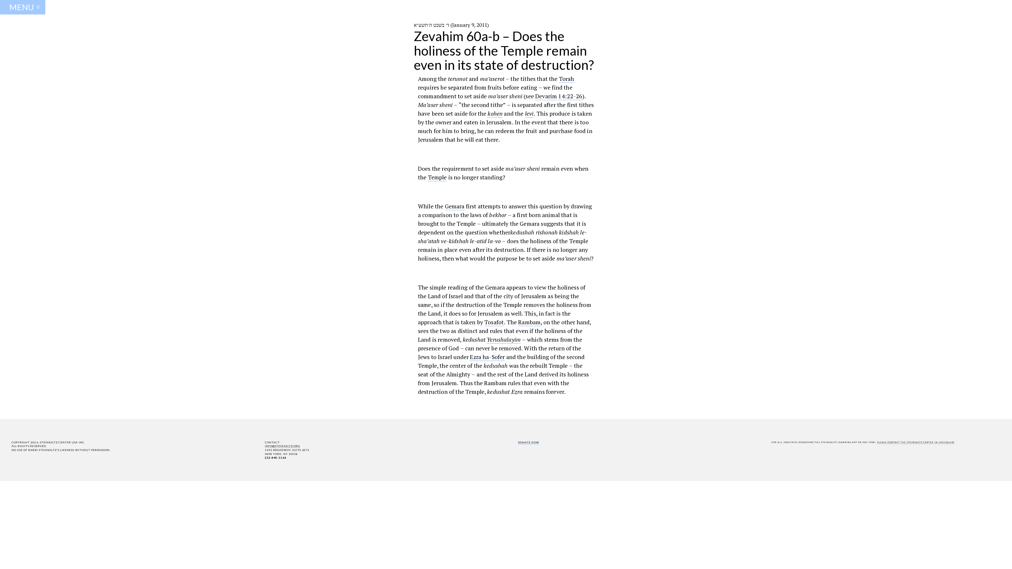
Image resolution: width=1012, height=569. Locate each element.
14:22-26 (570, 96)
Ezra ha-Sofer (487, 357)
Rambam (529, 322)
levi (529, 113)
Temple (437, 177)
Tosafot (494, 322)
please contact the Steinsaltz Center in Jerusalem (915, 442)
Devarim (546, 96)
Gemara (455, 206)
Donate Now (528, 442)
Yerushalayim (504, 339)
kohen (495, 113)
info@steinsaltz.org (282, 446)
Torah (566, 78)
